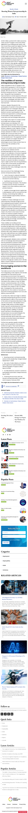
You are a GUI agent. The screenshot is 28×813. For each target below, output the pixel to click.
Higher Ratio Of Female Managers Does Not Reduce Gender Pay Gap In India (15, 397)
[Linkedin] (8, 714)
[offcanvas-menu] (25, 4)
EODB (4, 565)
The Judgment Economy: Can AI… (16, 442)
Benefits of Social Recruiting (7, 491)
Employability (6, 561)
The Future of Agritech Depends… (16, 456)
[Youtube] (12, 714)
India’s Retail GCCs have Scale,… (16, 463)
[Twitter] (5, 714)
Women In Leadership (11, 386)
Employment (6, 556)
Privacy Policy (16, 540)
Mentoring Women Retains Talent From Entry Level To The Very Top (15, 393)
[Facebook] (2, 714)
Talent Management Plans (7, 483)
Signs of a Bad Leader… (6, 508)
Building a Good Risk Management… (9, 500)
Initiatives (5, 570)
